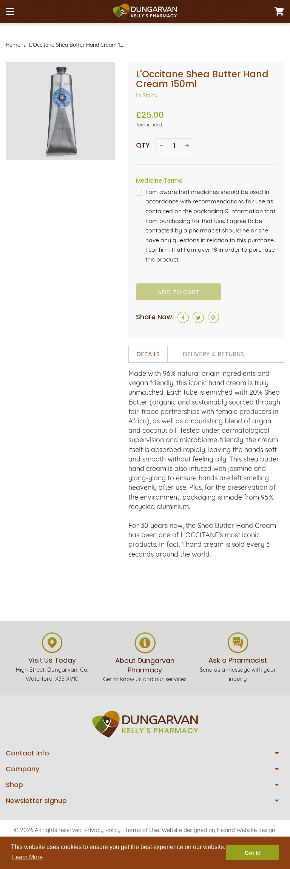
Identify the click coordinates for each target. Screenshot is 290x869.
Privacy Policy (102, 830)
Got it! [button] (253, 853)
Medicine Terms (159, 181)
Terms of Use (142, 830)
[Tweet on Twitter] (198, 317)
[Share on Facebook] (183, 317)
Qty (143, 145)
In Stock (147, 95)
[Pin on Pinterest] (213, 317)
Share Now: (155, 316)
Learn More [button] (27, 857)
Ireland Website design (246, 830)
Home (13, 45)
